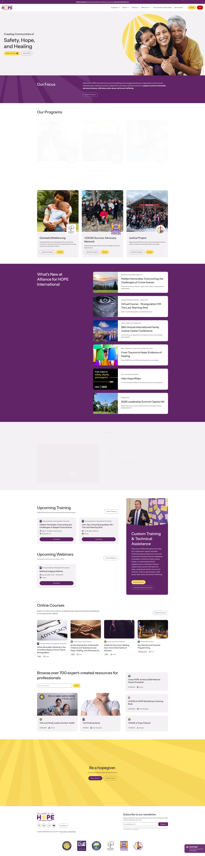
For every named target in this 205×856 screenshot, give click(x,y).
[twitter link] (49, 826)
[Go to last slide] (3, 2)
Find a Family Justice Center (162, 7)
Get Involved (178, 7)
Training (134, 7)
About (125, 7)
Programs (114, 7)
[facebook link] (39, 826)
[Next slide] (202, 2)
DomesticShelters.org (109, 438)
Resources (145, 7)
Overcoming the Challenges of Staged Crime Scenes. (102, 2)
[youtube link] (54, 826)
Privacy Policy (63, 832)
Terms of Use (72, 832)
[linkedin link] (44, 826)
